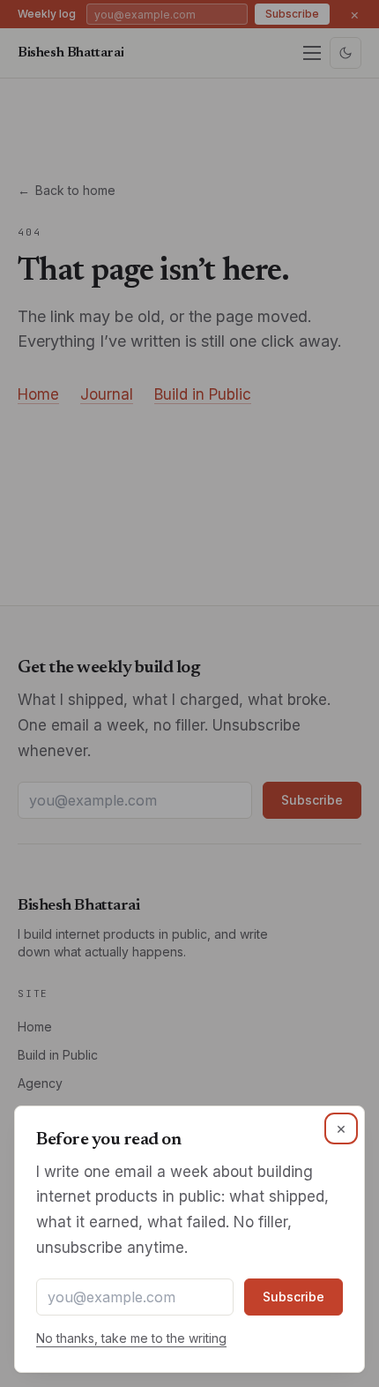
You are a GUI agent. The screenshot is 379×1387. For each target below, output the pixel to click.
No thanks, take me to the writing (131, 1338)
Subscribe (293, 1296)
